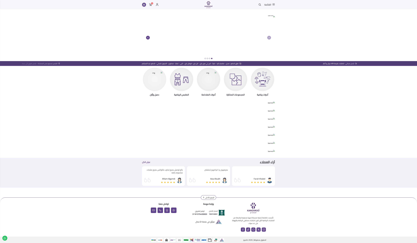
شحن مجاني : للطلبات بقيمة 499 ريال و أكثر (348, 63)
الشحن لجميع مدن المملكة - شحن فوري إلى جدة (49, 63)
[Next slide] (148, 37)
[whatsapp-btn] (4, 238)
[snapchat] (253, 230)
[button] (211, 58)
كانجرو (245, 240)
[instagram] (264, 230)
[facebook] (243, 230)
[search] (260, 4)
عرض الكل (146, 162)
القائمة (267, 4)
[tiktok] (248, 230)
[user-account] (157, 4)
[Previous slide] (269, 37)
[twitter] (259, 230)
